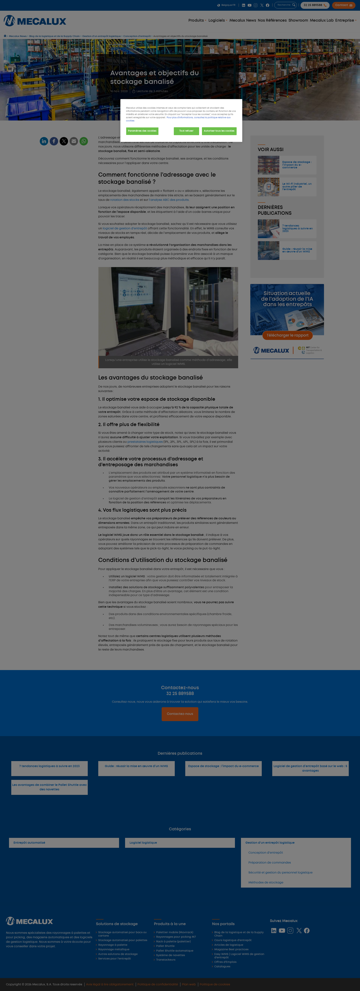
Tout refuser (186, 131)
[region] (181, 120)
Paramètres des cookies (142, 131)
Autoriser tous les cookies (219, 131)
